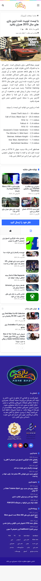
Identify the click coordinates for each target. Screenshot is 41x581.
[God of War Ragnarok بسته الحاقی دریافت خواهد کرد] (32, 278)
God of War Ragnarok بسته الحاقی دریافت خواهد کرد (14, 276)
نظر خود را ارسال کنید (20, 222)
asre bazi (26, 536)
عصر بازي (20, 543)
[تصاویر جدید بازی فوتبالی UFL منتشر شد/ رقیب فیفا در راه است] (32, 266)
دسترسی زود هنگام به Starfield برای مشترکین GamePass (31, 188)
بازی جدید (35, 543)
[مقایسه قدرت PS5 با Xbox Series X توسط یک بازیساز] (11, 178)
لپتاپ (28, 547)
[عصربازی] (20, 5)
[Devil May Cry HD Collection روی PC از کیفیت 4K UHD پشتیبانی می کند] (33, 315)
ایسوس (18, 540)
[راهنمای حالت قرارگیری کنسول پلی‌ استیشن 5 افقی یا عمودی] (32, 243)
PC (15, 536)
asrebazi (35, 536)
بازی (12, 540)
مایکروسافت (20, 547)
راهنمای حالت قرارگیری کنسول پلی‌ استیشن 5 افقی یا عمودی (13, 239)
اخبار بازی (26, 540)
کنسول (25, 551)
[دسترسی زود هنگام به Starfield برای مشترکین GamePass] (30, 178)
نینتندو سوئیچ (34, 551)
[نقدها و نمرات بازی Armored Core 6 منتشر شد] (32, 287)
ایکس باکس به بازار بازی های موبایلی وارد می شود (14, 295)
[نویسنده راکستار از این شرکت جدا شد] (32, 253)
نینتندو (12, 547)
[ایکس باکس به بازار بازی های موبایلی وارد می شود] (32, 297)
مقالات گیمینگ (26, 15)
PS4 (9, 536)
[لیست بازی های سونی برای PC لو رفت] (11, 202)
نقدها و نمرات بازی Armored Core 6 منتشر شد (14, 286)
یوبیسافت (17, 551)
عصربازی (12, 543)
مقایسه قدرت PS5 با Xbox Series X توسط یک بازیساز (11, 188)
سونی (27, 543)
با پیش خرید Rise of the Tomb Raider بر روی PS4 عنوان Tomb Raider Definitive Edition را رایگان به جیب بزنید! (13, 338)
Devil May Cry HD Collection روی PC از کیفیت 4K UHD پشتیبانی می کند (13, 316)
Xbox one (35, 540)
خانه (35, 15)
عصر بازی (35, 547)
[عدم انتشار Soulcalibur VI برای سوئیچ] (33, 327)
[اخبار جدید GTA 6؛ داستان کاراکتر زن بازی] (30, 202)
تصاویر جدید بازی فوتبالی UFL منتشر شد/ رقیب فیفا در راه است (13, 262)
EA (19, 536)
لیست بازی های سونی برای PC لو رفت (11, 210)
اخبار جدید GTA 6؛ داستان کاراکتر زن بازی (30, 210)
